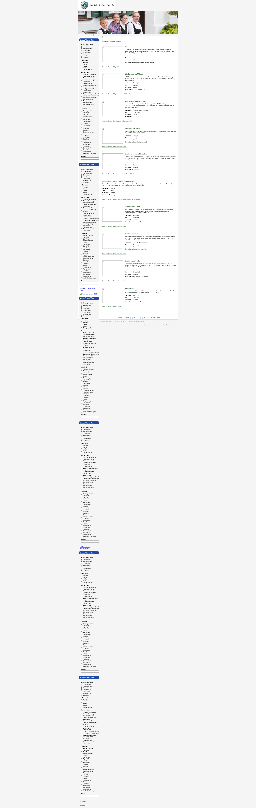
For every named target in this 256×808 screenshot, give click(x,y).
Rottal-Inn (86, 146)
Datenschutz (157, 325)
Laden (96, 35)
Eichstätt (85, 123)
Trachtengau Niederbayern (87, 101)
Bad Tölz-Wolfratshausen (88, 115)
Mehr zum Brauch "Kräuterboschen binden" (114, 146)
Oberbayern (87, 47)
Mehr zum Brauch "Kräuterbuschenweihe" (114, 254)
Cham (85, 118)
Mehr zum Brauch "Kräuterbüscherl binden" (114, 281)
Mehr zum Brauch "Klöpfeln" (110, 67)
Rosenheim (86, 144)
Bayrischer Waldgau (89, 80)
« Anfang (119, 318)
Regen (85, 141)
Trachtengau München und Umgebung (90, 98)
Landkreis (84, 109)
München (86, 128)
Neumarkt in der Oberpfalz (88, 134)
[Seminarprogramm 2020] (89, 294)
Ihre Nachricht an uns (170, 325)
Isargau (85, 87)
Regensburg (87, 142)
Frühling (85, 62)
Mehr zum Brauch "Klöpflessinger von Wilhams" (116, 94)
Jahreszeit (84, 60)
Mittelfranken (87, 56)
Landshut (86, 127)
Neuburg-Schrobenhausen (88, 131)
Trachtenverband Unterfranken (88, 105)
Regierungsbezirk (87, 44)
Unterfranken (87, 54)
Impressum (148, 325)
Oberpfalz (86, 57)
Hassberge (86, 125)
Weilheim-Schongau (89, 153)
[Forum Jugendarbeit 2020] (89, 290)
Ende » (159, 318)
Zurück (126, 318)
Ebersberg (86, 119)
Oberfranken (87, 52)
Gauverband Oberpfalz (90, 85)
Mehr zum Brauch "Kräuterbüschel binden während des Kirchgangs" (121, 199)
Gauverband (85, 72)
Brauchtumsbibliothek (85, 35)
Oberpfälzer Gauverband (91, 96)
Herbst (85, 66)
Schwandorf (86, 148)
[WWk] (82, 805)
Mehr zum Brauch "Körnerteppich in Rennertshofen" (117, 121)
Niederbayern (87, 48)
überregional (87, 151)
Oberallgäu (86, 137)
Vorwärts (152, 318)
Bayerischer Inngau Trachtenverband (89, 77)
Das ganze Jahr (88, 69)
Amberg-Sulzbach (88, 111)
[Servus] (83, 801)
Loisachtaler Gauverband (87, 91)
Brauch (83, 156)
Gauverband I (87, 83)
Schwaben (86, 50)
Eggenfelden (87, 121)
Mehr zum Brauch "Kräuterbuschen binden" (114, 226)
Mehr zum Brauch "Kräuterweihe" (112, 306)
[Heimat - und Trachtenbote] (89, 548)
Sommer (85, 64)
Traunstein (86, 150)
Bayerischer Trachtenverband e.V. (115, 321)
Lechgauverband (88, 89)
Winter (85, 68)
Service (102, 35)
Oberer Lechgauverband (91, 94)
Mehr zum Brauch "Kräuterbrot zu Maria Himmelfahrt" (118, 174)
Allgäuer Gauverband (89, 74)
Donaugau (86, 81)
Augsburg (86, 112)
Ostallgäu (86, 139)
